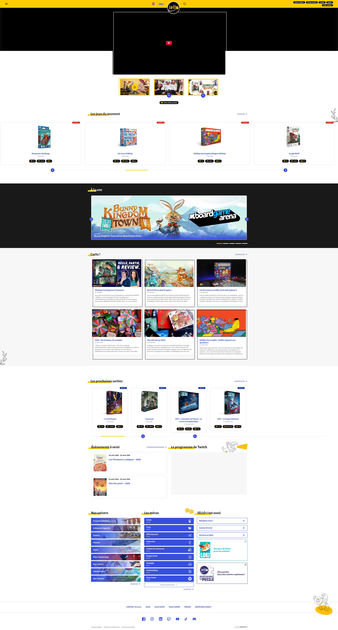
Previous (52, 170)
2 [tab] (226, 243)
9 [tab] (305, 436)
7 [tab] (257, 436)
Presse (187, 607)
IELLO (148, 607)
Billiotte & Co (244, 627)
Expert (330, 2)
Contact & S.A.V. (133, 607)
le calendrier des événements (155, 447)
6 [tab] (233, 436)
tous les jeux (241, 114)
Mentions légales (97, 627)
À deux (322, 2)
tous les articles (240, 254)
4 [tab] (238, 243)
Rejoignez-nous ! (203, 607)
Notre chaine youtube (170, 102)
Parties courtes (311, 2)
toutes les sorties (239, 381)
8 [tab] (281, 436)
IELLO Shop (160, 607)
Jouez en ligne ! (299, 2)
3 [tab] (232, 243)
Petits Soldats (327, 5)
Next (285, 170)
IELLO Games (174, 607)
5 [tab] (245, 243)
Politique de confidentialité (112, 627)
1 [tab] (219, 243)
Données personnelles (128, 627)
